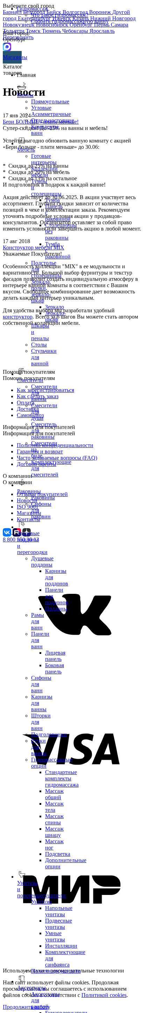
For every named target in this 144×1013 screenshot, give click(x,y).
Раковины (43, 498)
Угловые (41, 108)
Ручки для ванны (38, 747)
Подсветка (57, 854)
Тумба (52, 200)
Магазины (12, 57)
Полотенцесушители (56, 971)
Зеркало (54, 307)
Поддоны (56, 609)
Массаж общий (54, 794)
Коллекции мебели (44, 172)
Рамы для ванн (37, 621)
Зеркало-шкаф (55, 316)
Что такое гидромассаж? (59, 15)
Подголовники (49, 734)
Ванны (25, 95)
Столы (39, 345)
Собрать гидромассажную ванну (70, 21)
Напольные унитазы (58, 911)
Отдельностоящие (52, 120)
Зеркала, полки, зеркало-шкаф (41, 291)
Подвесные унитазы (58, 924)
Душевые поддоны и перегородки (32, 542)
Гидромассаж (32, 9)
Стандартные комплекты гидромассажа (62, 778)
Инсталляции (61, 946)
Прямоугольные (50, 101)
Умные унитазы (55, 936)
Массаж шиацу (54, 832)
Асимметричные (51, 114)
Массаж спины (54, 819)
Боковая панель (54, 668)
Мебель (26, 150)
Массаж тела (54, 807)
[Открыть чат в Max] (7, 46)
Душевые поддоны (42, 561)
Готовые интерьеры (44, 159)
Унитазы (41, 902)
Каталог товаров (12, 70)
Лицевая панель (55, 656)
